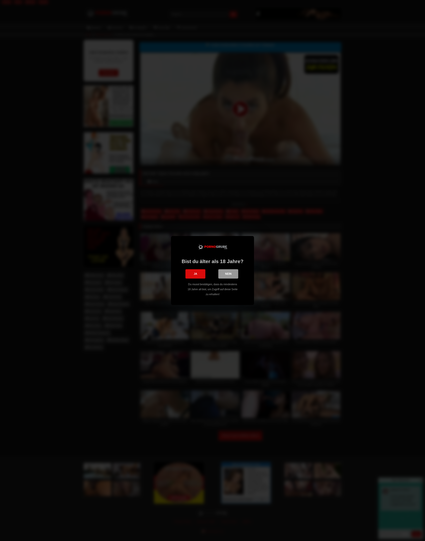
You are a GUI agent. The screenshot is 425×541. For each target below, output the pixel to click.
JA (195, 273)
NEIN (228, 273)
